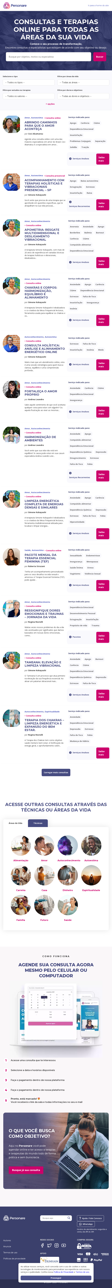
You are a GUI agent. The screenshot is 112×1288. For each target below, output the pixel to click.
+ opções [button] (50, 104)
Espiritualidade (91, 890)
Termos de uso (10, 1252)
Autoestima (91, 860)
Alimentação (20, 860)
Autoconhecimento (69, 860)
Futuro (44, 920)
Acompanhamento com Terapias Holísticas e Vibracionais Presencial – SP (44, 185)
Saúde (68, 920)
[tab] (15, 823)
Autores (7, 1240)
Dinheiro (68, 890)
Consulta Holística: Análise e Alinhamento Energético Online (45, 349)
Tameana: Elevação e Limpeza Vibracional (43, 664)
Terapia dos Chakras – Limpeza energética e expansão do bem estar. (44, 725)
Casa (44, 890)
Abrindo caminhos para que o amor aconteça (41, 126)
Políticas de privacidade (14, 1258)
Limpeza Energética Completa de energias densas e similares (44, 504)
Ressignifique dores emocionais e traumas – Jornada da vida (44, 614)
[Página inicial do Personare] (14, 5)
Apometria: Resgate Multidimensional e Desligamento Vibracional (42, 234)
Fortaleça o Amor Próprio (41, 393)
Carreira (20, 890)
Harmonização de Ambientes (40, 438)
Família (21, 920)
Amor (44, 860)
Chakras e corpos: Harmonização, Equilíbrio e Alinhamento (41, 292)
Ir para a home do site (98, 5)
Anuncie (7, 1246)
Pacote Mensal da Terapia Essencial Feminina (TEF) (40, 558)
